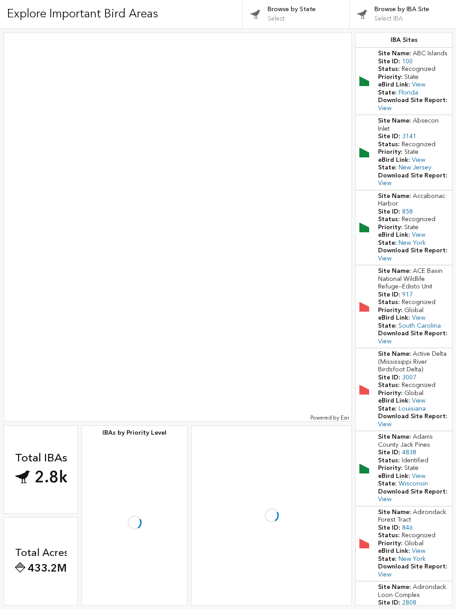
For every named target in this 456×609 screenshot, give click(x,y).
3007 (409, 377)
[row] (404, 81)
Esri (345, 418)
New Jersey (415, 167)
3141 (409, 136)
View (418, 84)
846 (407, 528)
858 (407, 211)
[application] (177, 227)
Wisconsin (413, 483)
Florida (408, 92)
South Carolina (420, 326)
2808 (409, 602)
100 (407, 61)
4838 (409, 452)
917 (407, 294)
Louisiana (412, 408)
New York (412, 243)
